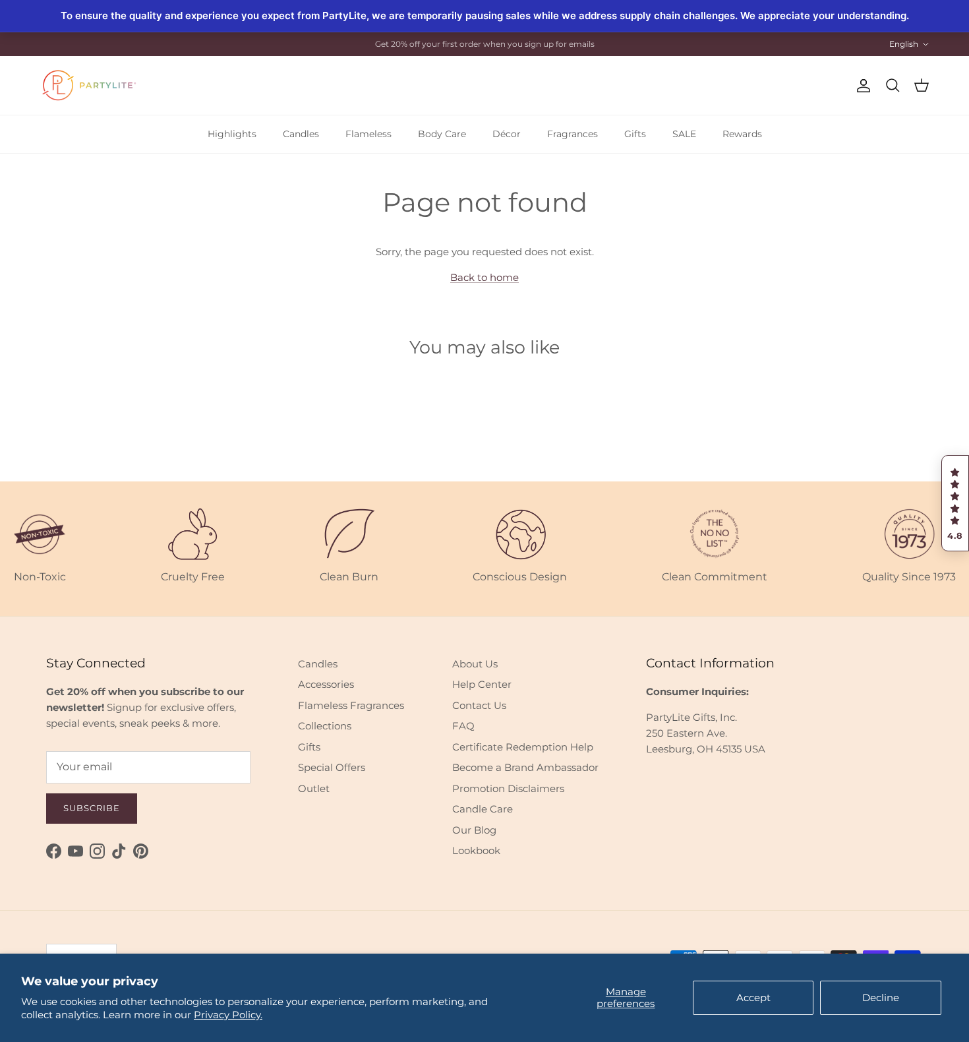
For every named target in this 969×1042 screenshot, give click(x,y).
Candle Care (482, 809)
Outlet (314, 788)
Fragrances (572, 134)
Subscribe (91, 808)
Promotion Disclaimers (508, 788)
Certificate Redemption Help (522, 747)
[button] (955, 503)
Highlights (232, 134)
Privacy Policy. (228, 1014)
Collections (324, 726)
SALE (684, 134)
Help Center (482, 684)
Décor (506, 134)
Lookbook (476, 850)
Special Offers (331, 767)
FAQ (463, 726)
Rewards (742, 134)
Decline (880, 997)
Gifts (635, 134)
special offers (496, 49)
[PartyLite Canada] (89, 85)
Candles (301, 134)
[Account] (860, 86)
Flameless (368, 134)
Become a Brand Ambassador (525, 767)
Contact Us (479, 705)
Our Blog (474, 830)
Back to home (484, 277)
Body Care (442, 134)
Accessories (326, 684)
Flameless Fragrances (351, 705)
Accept (753, 997)
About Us (475, 664)
